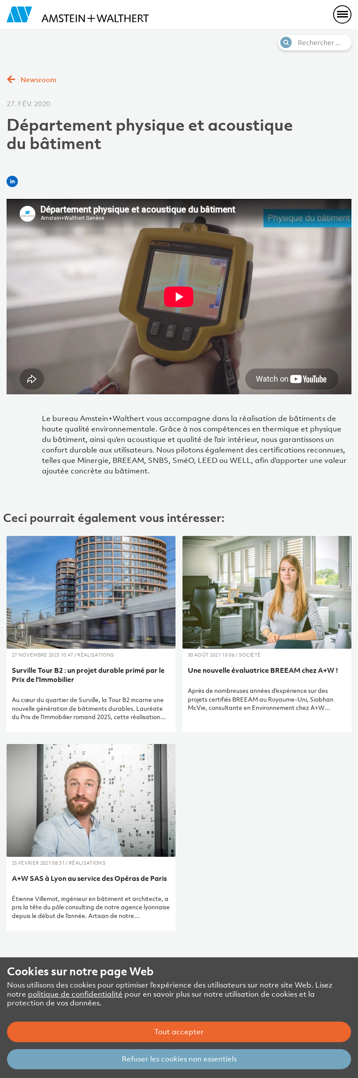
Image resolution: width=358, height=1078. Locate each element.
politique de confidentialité (75, 994)
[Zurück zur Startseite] (78, 14)
